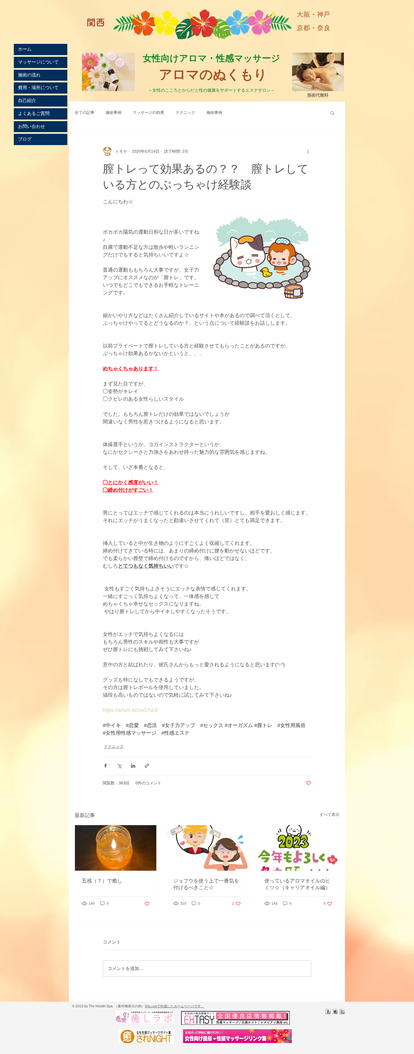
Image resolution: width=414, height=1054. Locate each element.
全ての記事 (84, 112)
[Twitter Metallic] (335, 1011)
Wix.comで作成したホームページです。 (174, 1006)
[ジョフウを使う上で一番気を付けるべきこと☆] (207, 848)
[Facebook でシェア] (105, 765)
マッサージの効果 (148, 112)
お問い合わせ (31, 126)
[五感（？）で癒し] (115, 848)
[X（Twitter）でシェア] (119, 765)
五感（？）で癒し (102, 881)
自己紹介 (27, 100)
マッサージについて (38, 62)
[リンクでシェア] (147, 765)
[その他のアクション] (307, 151)
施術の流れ (29, 75)
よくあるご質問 (34, 113)
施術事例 (113, 112)
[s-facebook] (328, 1011)
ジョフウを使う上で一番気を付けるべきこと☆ (206, 884)
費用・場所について (38, 87)
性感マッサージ (249, 58)
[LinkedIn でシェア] (133, 765)
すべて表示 (329, 814)
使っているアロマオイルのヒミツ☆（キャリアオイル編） (297, 884)
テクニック (185, 112)
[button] (332, 112)
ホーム (25, 49)
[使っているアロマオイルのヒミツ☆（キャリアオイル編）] (298, 848)
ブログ (25, 139)
